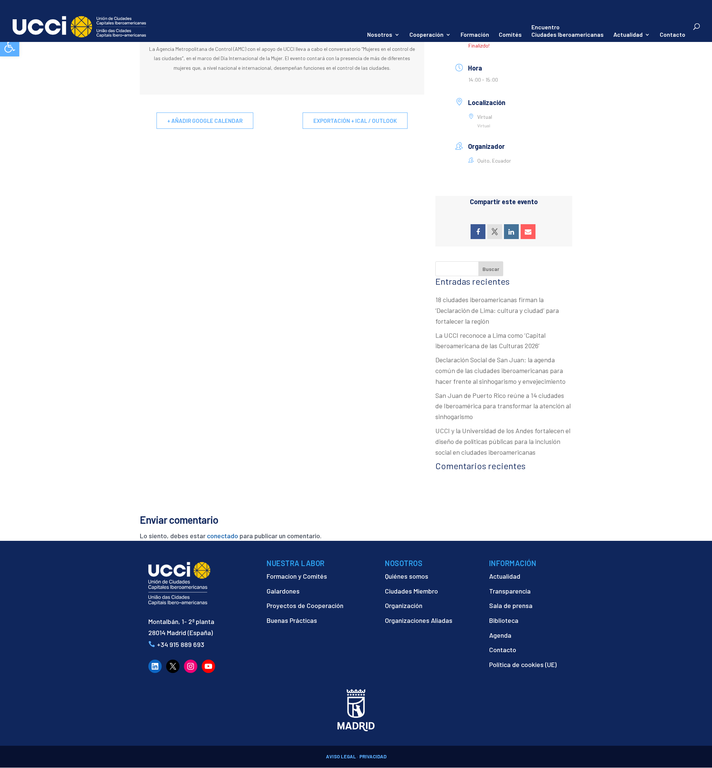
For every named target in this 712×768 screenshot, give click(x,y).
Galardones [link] (283, 591)
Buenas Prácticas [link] (292, 620)
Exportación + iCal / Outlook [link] (355, 120)
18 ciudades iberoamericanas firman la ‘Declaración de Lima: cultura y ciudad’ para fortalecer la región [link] (497, 310)
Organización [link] (403, 605)
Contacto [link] (672, 35)
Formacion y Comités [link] (297, 576)
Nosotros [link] (379, 35)
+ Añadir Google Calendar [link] (205, 120)
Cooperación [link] (426, 35)
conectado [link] (222, 536)
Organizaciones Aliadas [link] (418, 620)
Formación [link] (475, 35)
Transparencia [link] (510, 591)
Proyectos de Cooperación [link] (305, 605)
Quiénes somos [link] (406, 576)
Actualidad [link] (628, 35)
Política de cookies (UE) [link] (523, 664)
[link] (9, 46)
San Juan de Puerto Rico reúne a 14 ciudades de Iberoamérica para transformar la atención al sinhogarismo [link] (503, 406)
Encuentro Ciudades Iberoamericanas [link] (567, 30)
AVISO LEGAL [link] (341, 756)
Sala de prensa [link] (511, 605)
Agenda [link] (500, 635)
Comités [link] (510, 35)
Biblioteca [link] (503, 620)
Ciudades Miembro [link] (411, 591)
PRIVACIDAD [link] (372, 756)
